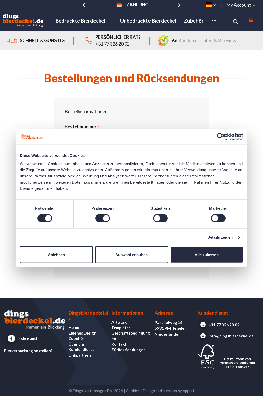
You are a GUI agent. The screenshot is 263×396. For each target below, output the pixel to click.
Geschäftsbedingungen (130, 336)
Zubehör (76, 338)
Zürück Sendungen (128, 349)
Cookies (133, 390)
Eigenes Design (82, 333)
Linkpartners (80, 355)
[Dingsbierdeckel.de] (23, 20)
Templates (120, 327)
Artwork (119, 322)
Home (74, 327)
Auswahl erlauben (131, 254)
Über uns (77, 344)
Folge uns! (27, 338)
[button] (211, 4)
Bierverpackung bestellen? (28, 350)
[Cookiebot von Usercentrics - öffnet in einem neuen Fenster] (220, 137)
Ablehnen (56, 254)
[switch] (102, 219)
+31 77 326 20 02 (112, 44)
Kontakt (118, 344)
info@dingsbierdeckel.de (231, 336)
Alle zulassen (207, 254)
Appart (188, 390)
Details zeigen (220, 237)
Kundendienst (81, 349)
